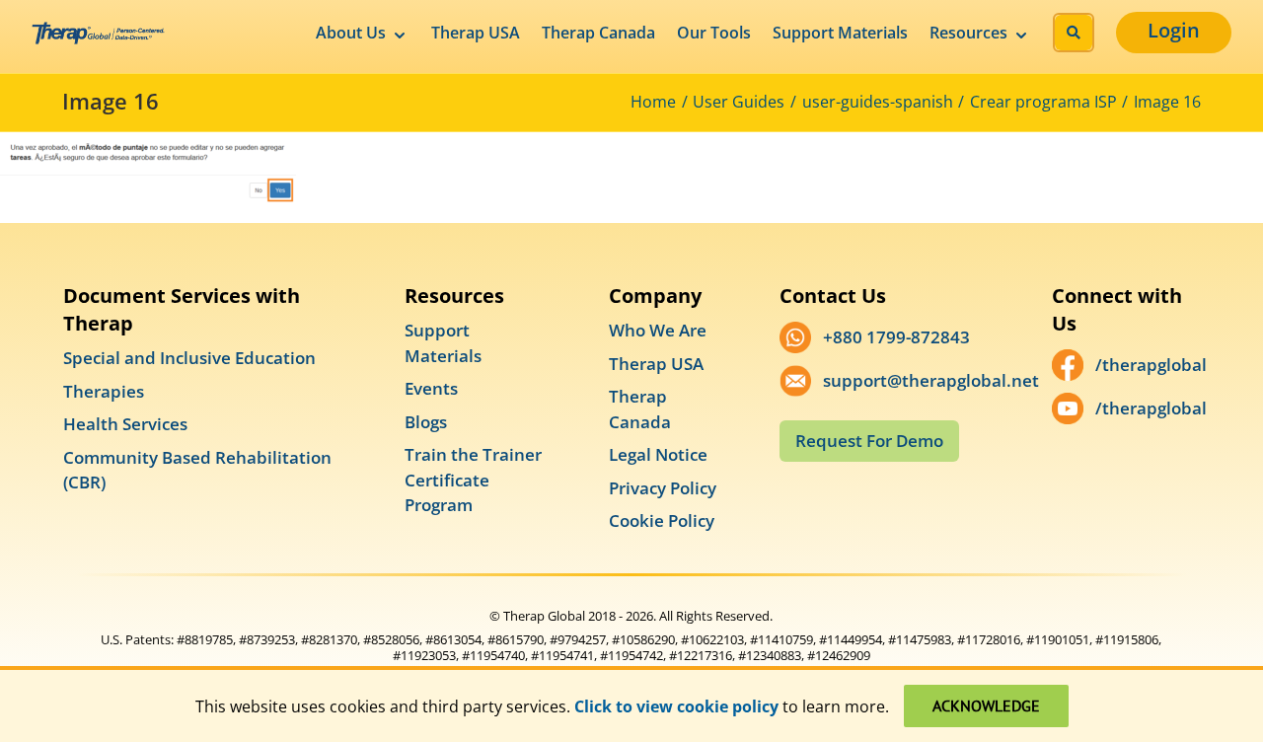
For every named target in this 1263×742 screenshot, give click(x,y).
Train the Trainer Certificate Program (473, 479)
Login (1174, 30)
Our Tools (714, 32)
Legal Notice (658, 454)
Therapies (103, 391)
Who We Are (657, 330)
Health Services (125, 423)
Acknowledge (986, 705)
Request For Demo (869, 440)
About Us (351, 32)
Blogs (426, 421)
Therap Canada (598, 32)
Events (431, 388)
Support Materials (840, 32)
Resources (968, 32)
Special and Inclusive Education (189, 357)
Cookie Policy (661, 520)
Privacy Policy (662, 488)
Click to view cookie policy (676, 706)
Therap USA (475, 32)
